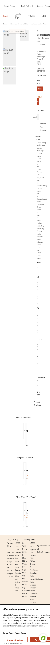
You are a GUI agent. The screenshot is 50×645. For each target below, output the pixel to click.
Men (9, 546)
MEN (44, 16)
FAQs (32, 558)
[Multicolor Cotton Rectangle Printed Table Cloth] (24, 430)
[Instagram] (39, 539)
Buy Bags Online (24, 570)
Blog (31, 552)
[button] (24, 36)
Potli (16, 591)
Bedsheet (18, 552)
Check (35, 117)
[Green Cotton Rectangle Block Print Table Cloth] (24, 509)
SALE (5, 16)
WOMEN (31, 16)
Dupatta (18, 573)
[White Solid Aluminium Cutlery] (25, 470)
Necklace (10, 559)
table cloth (24, 24)
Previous (21, 425)
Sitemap (33, 585)
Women (10, 543)
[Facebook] (44, 539)
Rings (9, 562)
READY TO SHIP (18, 16)
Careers (32, 555)
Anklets (10, 576)
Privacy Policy (8, 633)
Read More (38, 393)
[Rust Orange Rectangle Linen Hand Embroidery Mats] (24, 471)
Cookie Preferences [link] (12, 643)
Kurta (17, 561)
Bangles (10, 573)
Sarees (17, 570)
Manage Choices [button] (15, 640)
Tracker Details (20, 633)
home (5, 24)
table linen (13, 24)
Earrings (10, 556)
